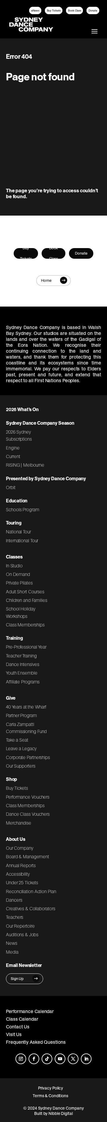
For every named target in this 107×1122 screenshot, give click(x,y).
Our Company (19, 848)
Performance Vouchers (27, 797)
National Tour (18, 532)
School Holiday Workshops (20, 612)
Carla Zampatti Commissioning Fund (26, 727)
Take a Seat (17, 740)
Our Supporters (20, 766)
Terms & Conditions (50, 1095)
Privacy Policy (50, 1088)
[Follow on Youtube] (60, 1058)
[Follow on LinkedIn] (86, 1058)
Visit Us (14, 1034)
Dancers (14, 900)
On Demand (18, 574)
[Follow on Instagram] (20, 1058)
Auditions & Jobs (22, 934)
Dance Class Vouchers (28, 814)
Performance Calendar (30, 1011)
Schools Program (22, 509)
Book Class (74, 10)
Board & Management (27, 856)
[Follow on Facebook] (34, 1058)
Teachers (14, 917)
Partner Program (21, 715)
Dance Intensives (22, 664)
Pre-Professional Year (26, 647)
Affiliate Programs (23, 682)
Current (13, 456)
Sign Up (17, 978)
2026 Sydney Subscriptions (19, 435)
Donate (93, 10)
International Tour (22, 540)
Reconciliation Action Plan (31, 891)
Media (12, 952)
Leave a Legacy (21, 748)
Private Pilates (19, 583)
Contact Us (17, 1027)
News (11, 943)
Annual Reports (21, 865)
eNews (35, 10)
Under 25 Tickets (22, 882)
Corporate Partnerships (28, 757)
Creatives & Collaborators (30, 908)
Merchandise (18, 823)
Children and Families (26, 600)
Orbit (10, 487)
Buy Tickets (54, 10)
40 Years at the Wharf (26, 707)
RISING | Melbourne (25, 465)
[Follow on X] (73, 1058)
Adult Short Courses (25, 592)
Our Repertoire (20, 926)
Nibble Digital (60, 1113)
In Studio (14, 566)
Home (46, 280)
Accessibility (18, 874)
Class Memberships (25, 625)
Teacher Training (21, 656)
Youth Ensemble (21, 673)
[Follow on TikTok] (47, 1058)
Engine (13, 448)
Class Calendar (22, 1019)
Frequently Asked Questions (36, 1042)
